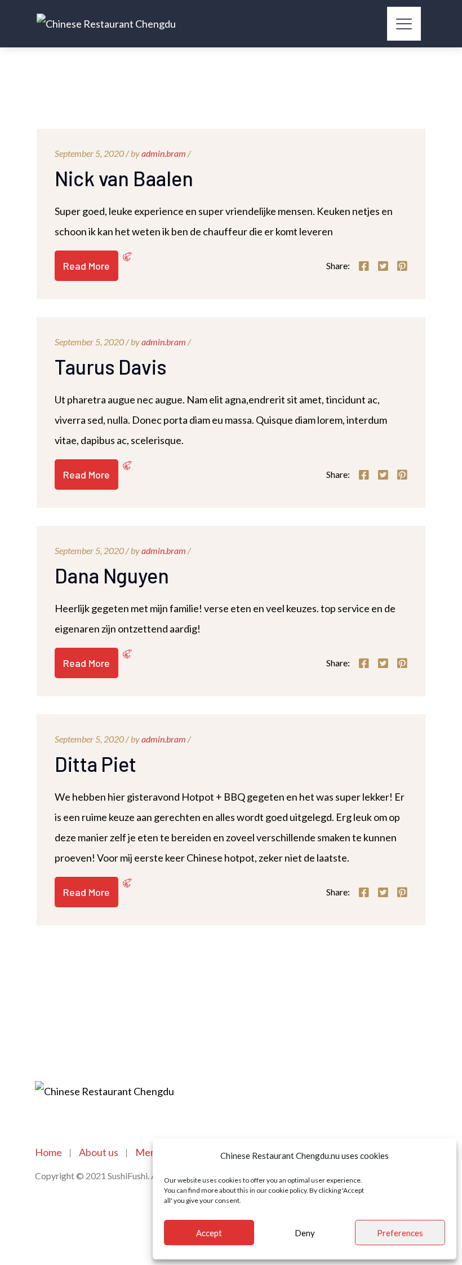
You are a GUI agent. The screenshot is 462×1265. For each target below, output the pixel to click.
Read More (86, 266)
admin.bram (163, 153)
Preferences (400, 1233)
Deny (305, 1233)
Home (48, 1152)
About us (98, 1152)
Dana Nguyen (112, 575)
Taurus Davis (111, 366)
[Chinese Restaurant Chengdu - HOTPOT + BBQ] (106, 24)
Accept (209, 1233)
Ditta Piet (95, 764)
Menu (148, 1152)
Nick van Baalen (124, 178)
